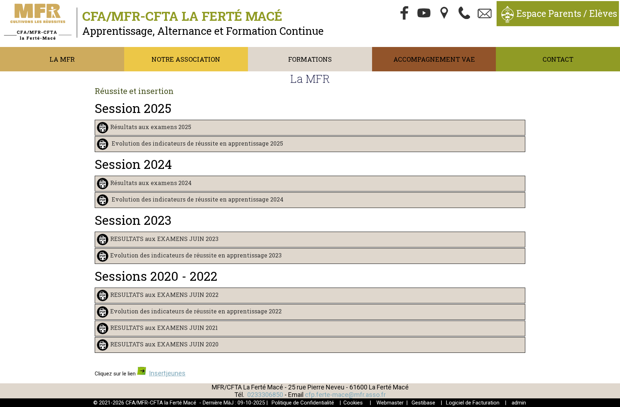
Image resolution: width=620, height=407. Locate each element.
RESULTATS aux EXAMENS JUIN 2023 (164, 239)
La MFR (62, 59)
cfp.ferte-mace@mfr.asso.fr (345, 394)
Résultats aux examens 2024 (151, 183)
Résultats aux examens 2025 (150, 127)
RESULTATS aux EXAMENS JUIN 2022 (164, 295)
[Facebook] (404, 13)
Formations (310, 59)
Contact (557, 59)
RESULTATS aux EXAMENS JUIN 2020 (164, 344)
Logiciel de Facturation (472, 402)
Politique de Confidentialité (303, 402)
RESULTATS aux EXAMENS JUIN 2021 (164, 328)
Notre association (185, 59)
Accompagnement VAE (434, 59)
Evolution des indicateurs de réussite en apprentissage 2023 (196, 255)
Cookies (353, 402)
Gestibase (423, 402)
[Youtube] (424, 13)
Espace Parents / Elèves (566, 13)
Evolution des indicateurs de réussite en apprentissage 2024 (196, 199)
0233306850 (265, 394)
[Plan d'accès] (444, 13)
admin (519, 402)
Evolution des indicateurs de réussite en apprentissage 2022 (196, 311)
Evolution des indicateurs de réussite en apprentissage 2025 (196, 143)
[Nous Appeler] (464, 13)
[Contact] (484, 13)
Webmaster (390, 402)
